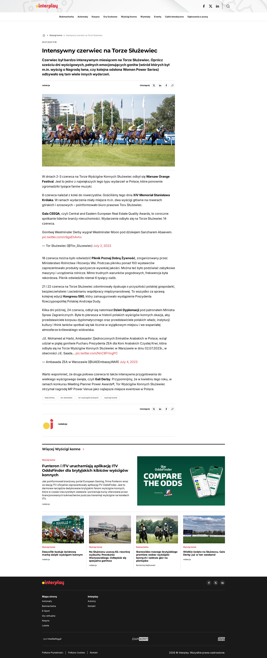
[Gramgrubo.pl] (221, 639)
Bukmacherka (49, 606)
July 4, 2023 (129, 362)
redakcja (46, 85)
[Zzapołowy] (140, 639)
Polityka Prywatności (52, 652)
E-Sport (46, 610)
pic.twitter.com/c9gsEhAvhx (62, 237)
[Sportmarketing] (52, 639)
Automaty (47, 601)
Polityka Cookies (76, 652)
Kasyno (45, 620)
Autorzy (92, 601)
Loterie (45, 625)
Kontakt (91, 606)
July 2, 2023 (102, 246)
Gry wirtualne (48, 615)
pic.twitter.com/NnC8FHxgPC (97, 353)
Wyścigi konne (55, 35)
